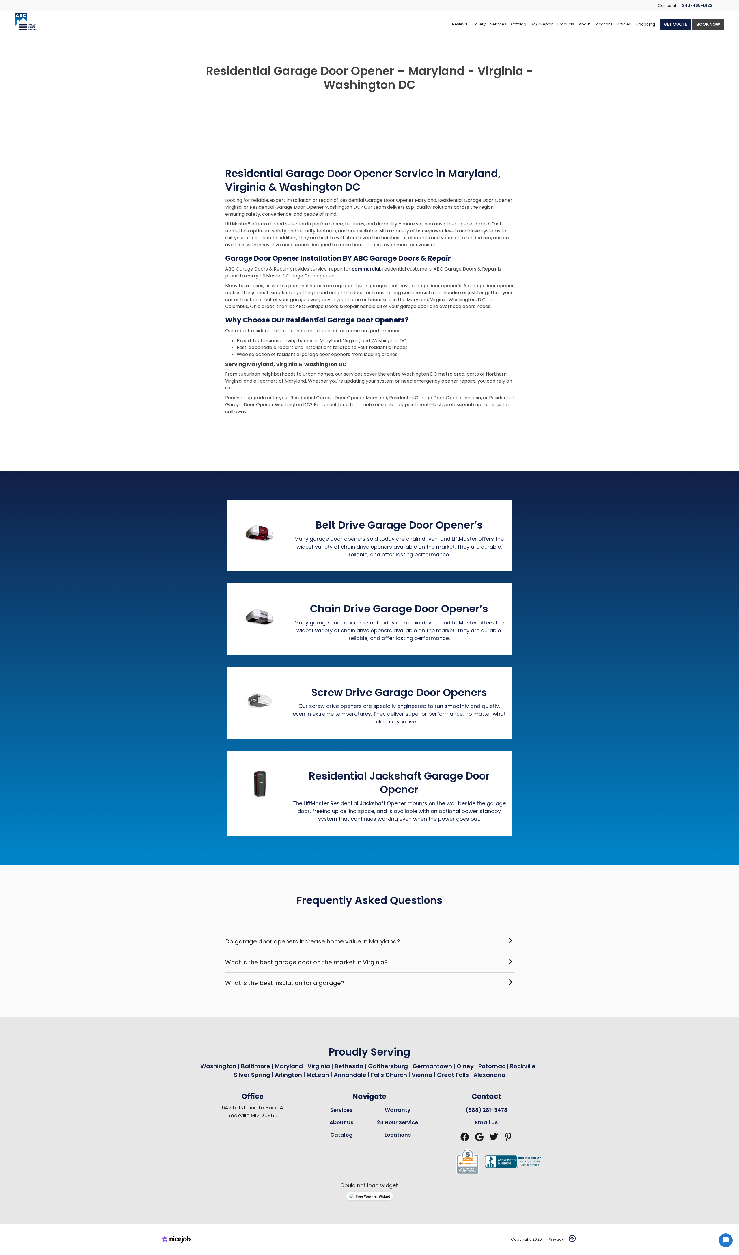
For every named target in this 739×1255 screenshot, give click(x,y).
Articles (624, 24)
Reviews (460, 24)
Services (341, 1110)
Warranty (397, 1110)
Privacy (556, 1239)
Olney (466, 1066)
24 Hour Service (397, 1122)
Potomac (492, 1066)
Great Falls (453, 1075)
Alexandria (489, 1075)
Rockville (522, 1066)
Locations (398, 1134)
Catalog (341, 1134)
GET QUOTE (675, 24)
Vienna (422, 1075)
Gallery (479, 24)
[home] (26, 21)
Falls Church (389, 1075)
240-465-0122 (697, 5)
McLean (318, 1075)
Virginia (318, 1066)
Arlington (288, 1075)
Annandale (350, 1075)
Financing (645, 24)
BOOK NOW (708, 24)
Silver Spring (253, 1075)
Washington (218, 1066)
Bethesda (349, 1066)
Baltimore (255, 1066)
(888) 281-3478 (486, 1110)
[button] (498, 24)
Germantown (433, 1066)
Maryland (289, 1066)
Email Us (486, 1122)
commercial (366, 269)
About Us (341, 1122)
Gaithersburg (388, 1066)
